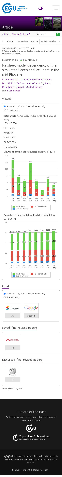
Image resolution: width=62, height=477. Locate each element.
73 (12, 347)
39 (12, 315)
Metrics (34, 41)
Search (31, 315)
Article (10, 41)
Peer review (22, 41)
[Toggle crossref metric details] (12, 307)
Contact (15, 470)
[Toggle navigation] (56, 8)
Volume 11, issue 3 (21, 34)
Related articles (48, 41)
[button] (38, 34)
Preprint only (13, 109)
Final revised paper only (33, 106)
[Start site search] (58, 34)
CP (41, 8)
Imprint (26, 470)
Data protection (40, 470)
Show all (11, 106)
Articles (5, 34)
